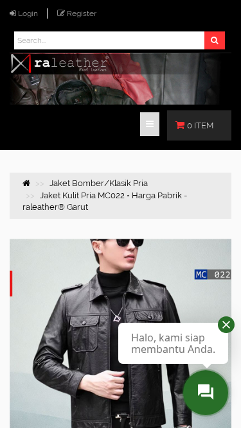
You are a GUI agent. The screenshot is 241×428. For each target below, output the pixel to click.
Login (28, 13)
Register (81, 13)
